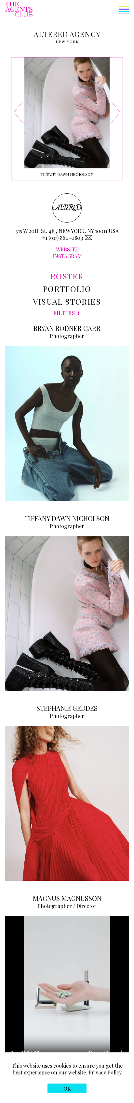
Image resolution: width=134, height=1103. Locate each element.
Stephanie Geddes (67, 708)
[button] (81, 10)
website (67, 249)
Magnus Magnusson (67, 898)
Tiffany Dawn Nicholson (67, 518)
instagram (67, 256)
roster (67, 276)
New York (67, 41)
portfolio (67, 289)
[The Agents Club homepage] (19, 10)
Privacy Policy (105, 1072)
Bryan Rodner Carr (67, 328)
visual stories (67, 301)
